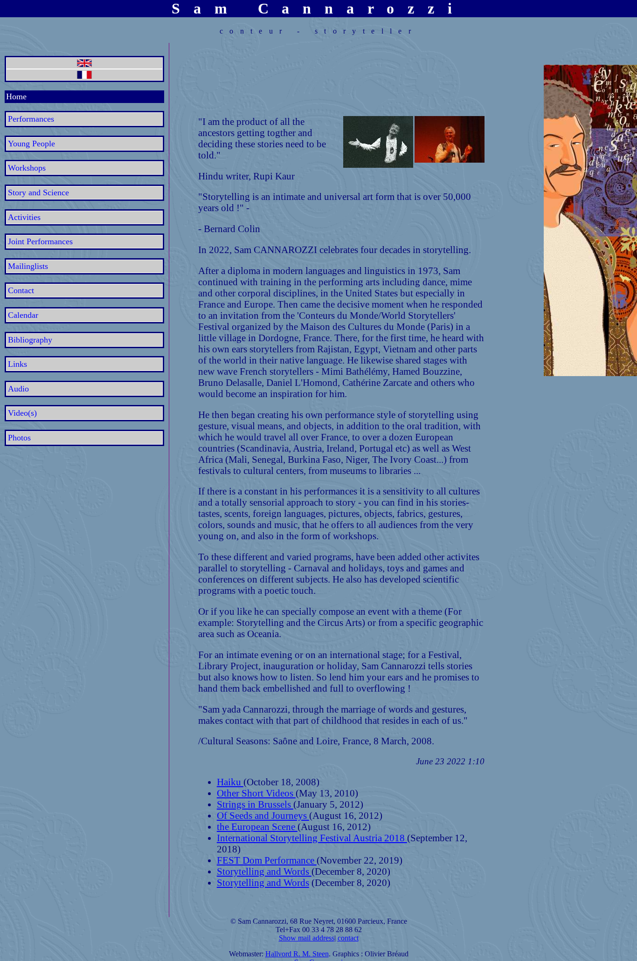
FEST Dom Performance (267, 860)
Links (17, 364)
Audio (18, 388)
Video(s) (22, 413)
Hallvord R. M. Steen (297, 954)
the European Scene (257, 826)
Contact (21, 290)
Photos (19, 437)
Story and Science (38, 192)
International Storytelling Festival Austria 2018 (312, 837)
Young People (31, 143)
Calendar (23, 315)
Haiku (230, 781)
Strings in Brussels (255, 804)
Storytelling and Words (264, 871)
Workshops (27, 167)
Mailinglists (28, 266)
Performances (31, 119)
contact (348, 938)
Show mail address (306, 938)
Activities (24, 217)
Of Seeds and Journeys (263, 815)
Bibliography (30, 339)
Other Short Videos (256, 793)
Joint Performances (40, 241)
